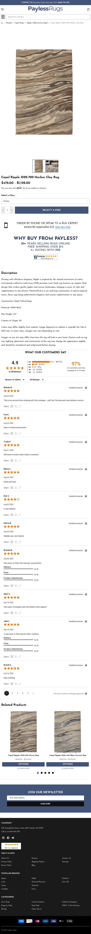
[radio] (45, 362)
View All (65, 882)
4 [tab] (49, 773)
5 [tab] (53, 773)
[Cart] (88, 9)
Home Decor (36, 909)
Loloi (3, 882)
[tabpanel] (23, 740)
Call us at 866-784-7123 (10, 832)
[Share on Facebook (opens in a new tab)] (11, 407)
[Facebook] (8, 838)
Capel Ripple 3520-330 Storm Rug (23, 755)
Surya (3, 885)
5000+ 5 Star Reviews (71, 905)
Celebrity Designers (69, 902)
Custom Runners (38, 902)
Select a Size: (8, 195)
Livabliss (4, 889)
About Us (5, 858)
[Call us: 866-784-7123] (2, 9)
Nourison (35, 885)
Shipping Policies (38, 862)
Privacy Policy (6, 862)
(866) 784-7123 (64, 2)
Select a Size (52, 210)
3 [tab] (45, 773)
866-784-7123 (63, 227)
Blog (33, 865)
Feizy (34, 889)
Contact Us (66, 858)
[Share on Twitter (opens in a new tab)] (15, 406)
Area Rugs (5, 902)
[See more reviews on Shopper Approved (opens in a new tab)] (19, 406)
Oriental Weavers (38, 882)
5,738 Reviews (15, 372)
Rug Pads (35, 905)
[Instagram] (3, 838)
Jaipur (3, 878)
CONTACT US (27, 2)
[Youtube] (13, 838)
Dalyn (34, 878)
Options (23, 764)
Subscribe (45, 804)
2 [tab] (42, 773)
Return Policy (6, 865)
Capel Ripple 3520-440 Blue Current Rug (67, 755)
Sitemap (65, 862)
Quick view (24, 768)
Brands (4, 909)
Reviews (35, 858)
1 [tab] (38, 773)
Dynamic (65, 878)
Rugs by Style (6, 905)
